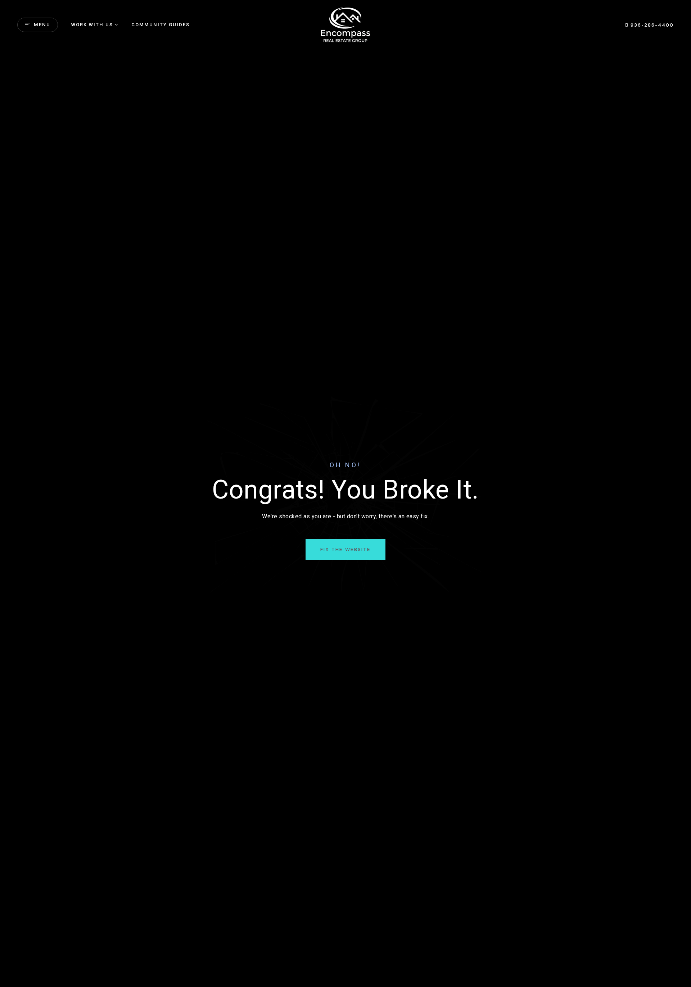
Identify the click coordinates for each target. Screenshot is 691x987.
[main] (345, 493)
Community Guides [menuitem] (160, 24)
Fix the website (345, 549)
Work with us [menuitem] (92, 24)
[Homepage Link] (345, 24)
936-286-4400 (651, 25)
